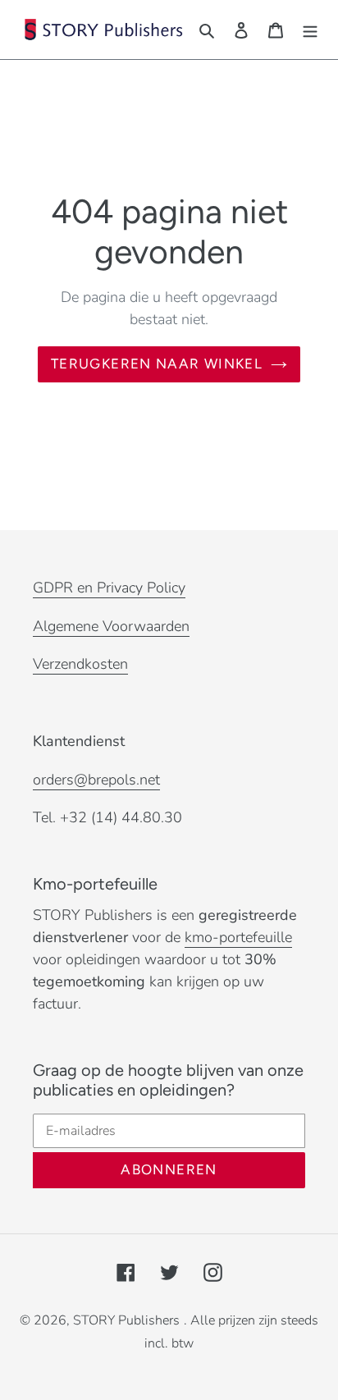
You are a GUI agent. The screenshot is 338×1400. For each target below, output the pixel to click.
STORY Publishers (126, 1320)
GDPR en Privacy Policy (109, 587)
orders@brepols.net (96, 779)
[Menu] (310, 30)
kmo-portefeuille (238, 937)
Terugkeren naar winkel (157, 363)
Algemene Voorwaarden (111, 626)
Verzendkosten (80, 664)
